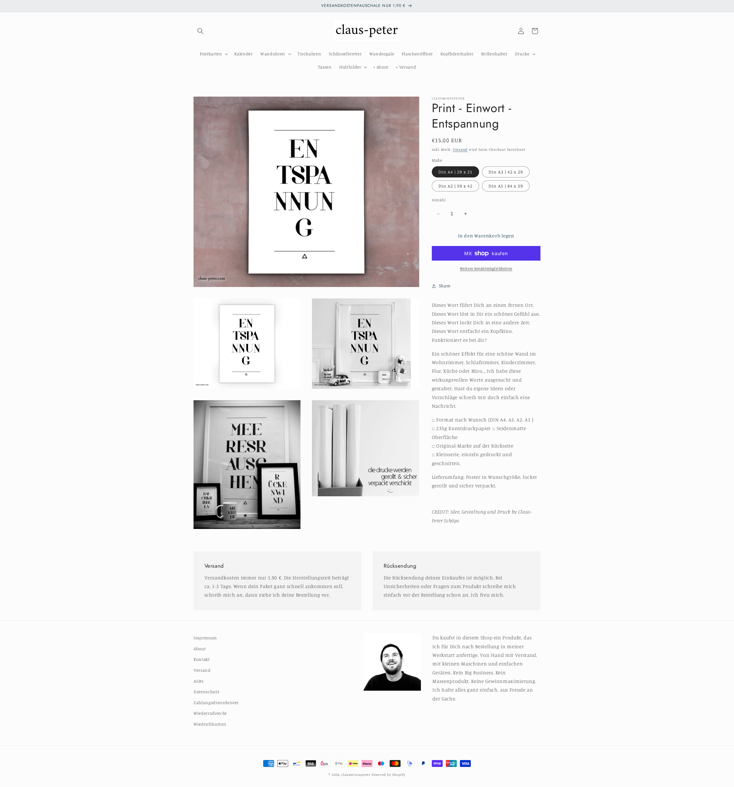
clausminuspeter (355, 774)
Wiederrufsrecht (210, 713)
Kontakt (202, 659)
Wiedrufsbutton (210, 724)
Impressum (205, 637)
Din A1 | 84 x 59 (506, 186)
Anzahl (439, 199)
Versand (460, 149)
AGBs (199, 681)
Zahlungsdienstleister (216, 702)
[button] (200, 31)
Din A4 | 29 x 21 (455, 172)
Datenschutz (206, 691)
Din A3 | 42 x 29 (506, 172)
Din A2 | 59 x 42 (455, 186)
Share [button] (444, 285)
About (200, 648)
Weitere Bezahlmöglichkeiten (486, 268)
